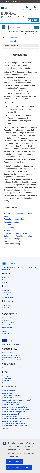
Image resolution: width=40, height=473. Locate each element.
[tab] (20, 45)
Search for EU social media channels (13, 368)
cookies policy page (16, 446)
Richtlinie (7, 216)
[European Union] (7, 340)
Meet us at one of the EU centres (12, 360)
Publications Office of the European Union (15, 426)
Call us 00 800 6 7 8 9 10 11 (10, 353)
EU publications (7, 327)
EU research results (8, 322)
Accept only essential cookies (19, 468)
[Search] (36, 27)
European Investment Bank (10, 414)
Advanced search (32, 34)
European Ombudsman (9, 416)
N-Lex (4, 331)
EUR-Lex (8, 13)
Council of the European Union (11, 395)
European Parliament (8, 391)
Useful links (6, 310)
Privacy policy (6, 378)
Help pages (5, 277)
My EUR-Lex (27, 9)
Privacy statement (8, 297)
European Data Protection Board (12, 421)
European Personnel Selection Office (13, 423)
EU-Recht (7, 225)
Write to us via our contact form (12, 357)
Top (5, 247)
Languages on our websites (11, 376)
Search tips (14, 32)
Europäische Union (11, 222)
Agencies (5, 428)
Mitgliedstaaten (10, 230)
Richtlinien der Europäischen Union (18, 236)
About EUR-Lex (6, 305)
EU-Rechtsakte (10, 228)
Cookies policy (6, 292)
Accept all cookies (15, 462)
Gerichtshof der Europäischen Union (18, 213)
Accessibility (6, 295)
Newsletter (5, 307)
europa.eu (17, 344)
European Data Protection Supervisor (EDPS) (16, 419)
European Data (6, 318)
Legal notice (6, 290)
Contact (4, 280)
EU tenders (5, 320)
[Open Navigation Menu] (3, 27)
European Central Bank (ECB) (11, 402)
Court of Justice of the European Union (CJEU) (16, 400)
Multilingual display (12, 45)
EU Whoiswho (6, 325)
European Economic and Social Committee (15, 409)
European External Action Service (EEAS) (14, 407)
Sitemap (4, 282)
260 (18, 195)
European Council (7, 393)
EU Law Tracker (7, 334)
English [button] (35, 9)
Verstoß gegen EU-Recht (13, 241)
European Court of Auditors (10, 405)
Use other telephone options (11, 355)
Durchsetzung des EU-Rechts (15, 233)
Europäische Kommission (14, 219)
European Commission (9, 398)
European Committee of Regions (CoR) (14, 412)
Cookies (4, 383)
